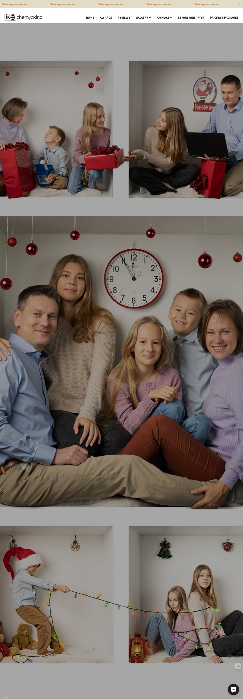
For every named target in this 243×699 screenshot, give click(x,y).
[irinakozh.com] (23, 17)
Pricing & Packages (224, 17)
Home (90, 17)
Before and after (191, 17)
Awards (106, 17)
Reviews (124, 17)
